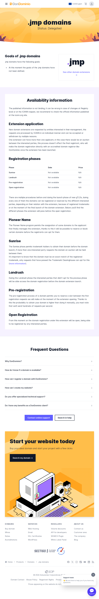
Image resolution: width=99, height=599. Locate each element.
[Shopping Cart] (85, 3)
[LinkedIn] (89, 562)
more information (17, 263)
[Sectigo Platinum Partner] (45, 551)
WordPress (32, 540)
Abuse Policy (31, 579)
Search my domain (22, 458)
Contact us (78, 529)
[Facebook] (68, 562)
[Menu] (6, 3)
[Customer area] (91, 3)
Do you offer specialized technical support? (49, 396)
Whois (7, 532)
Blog (76, 540)
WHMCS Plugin (57, 536)
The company (79, 536)
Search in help (65, 418)
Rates (7, 536)
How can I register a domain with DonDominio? (49, 379)
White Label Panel (59, 540)
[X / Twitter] (72, 562)
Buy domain (10, 529)
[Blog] (93, 562)
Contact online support (39, 418)
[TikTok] (81, 562)
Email (30, 532)
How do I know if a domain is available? (49, 370)
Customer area (80, 532)
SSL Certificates (35, 536)
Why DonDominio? (49, 361)
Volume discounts (58, 529)
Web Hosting (33, 529)
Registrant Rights (46, 579)
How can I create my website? (49, 388)
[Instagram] (76, 562)
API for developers (59, 532)
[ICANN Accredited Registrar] (61, 551)
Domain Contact (17, 579)
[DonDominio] (20, 4)
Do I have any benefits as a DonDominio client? (49, 405)
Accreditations (11, 540)
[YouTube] (85, 562)
